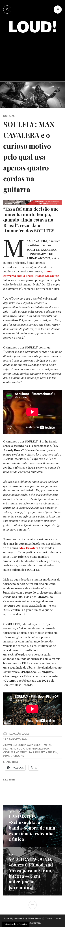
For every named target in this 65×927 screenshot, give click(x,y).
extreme (10, 748)
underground (14, 755)
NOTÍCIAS (9, 115)
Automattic (33, 922)
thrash (52, 752)
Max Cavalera (28, 548)
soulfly (39, 752)
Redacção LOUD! (18, 733)
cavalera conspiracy (19, 745)
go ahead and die (30, 748)
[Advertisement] (32, 54)
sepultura (25, 752)
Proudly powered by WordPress (22, 918)
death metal (43, 745)
